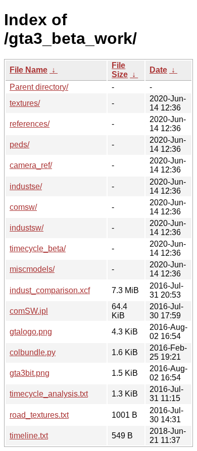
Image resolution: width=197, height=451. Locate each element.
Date (158, 70)
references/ (30, 124)
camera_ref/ (31, 165)
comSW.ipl (29, 311)
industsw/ (26, 227)
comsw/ (23, 207)
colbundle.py (33, 352)
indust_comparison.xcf (50, 290)
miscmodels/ (32, 269)
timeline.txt (29, 435)
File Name (28, 70)
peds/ (19, 144)
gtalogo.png (31, 331)
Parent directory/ (39, 87)
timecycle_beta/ (38, 248)
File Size (120, 70)
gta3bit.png (30, 373)
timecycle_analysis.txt (49, 393)
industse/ (26, 186)
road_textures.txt (39, 415)
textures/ (25, 103)
